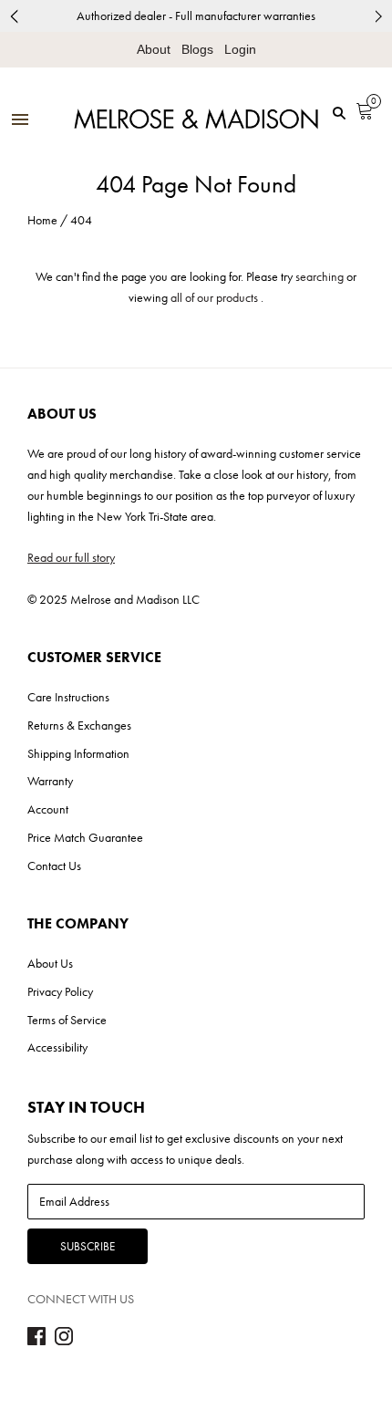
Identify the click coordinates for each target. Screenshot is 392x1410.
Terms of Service (67, 1019)
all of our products (214, 297)
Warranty (50, 780)
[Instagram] (64, 1340)
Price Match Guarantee (85, 837)
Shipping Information (78, 753)
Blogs (197, 49)
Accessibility (57, 1047)
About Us (50, 963)
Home (42, 220)
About (153, 49)
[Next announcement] (378, 16)
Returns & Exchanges (79, 725)
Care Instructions (68, 697)
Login (240, 49)
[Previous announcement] (13, 16)
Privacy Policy (60, 991)
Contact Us (54, 865)
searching (319, 276)
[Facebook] (36, 1340)
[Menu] (20, 121)
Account (47, 809)
